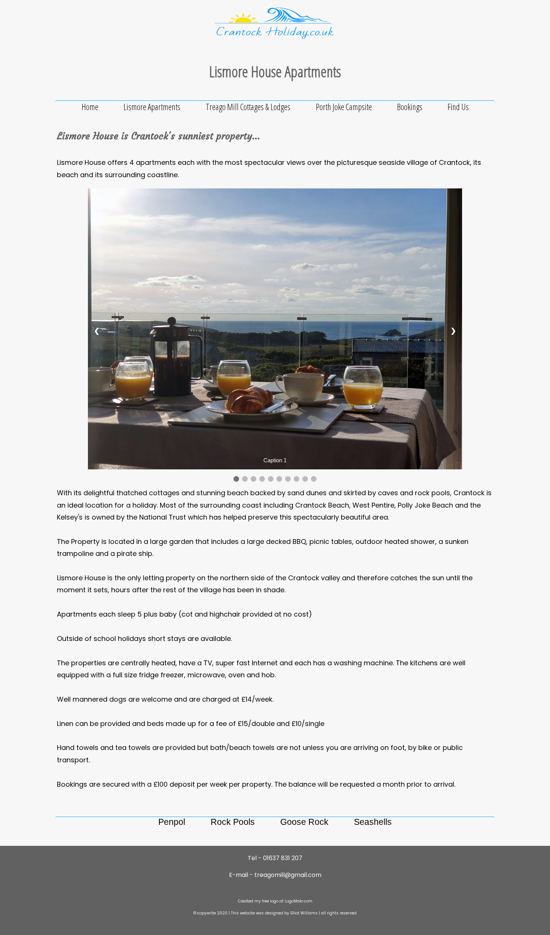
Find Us (458, 107)
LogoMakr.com (298, 901)
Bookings (409, 107)
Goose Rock (304, 822)
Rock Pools (233, 822)
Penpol (171, 822)
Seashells (373, 822)
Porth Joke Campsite (344, 107)
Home (90, 107)
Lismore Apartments (152, 107)
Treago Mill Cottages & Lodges (249, 107)
